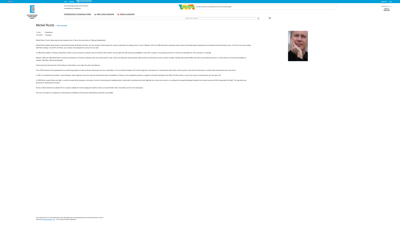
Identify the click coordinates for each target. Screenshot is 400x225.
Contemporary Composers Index (77, 14)
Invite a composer (127, 14)
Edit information (62, 25)
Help (390, 1)
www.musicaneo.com (49, 219)
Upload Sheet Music (86, 1)
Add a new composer (105, 14)
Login (65, 1)
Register (71, 1)
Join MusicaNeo (187, 7)
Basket (383, 1)
